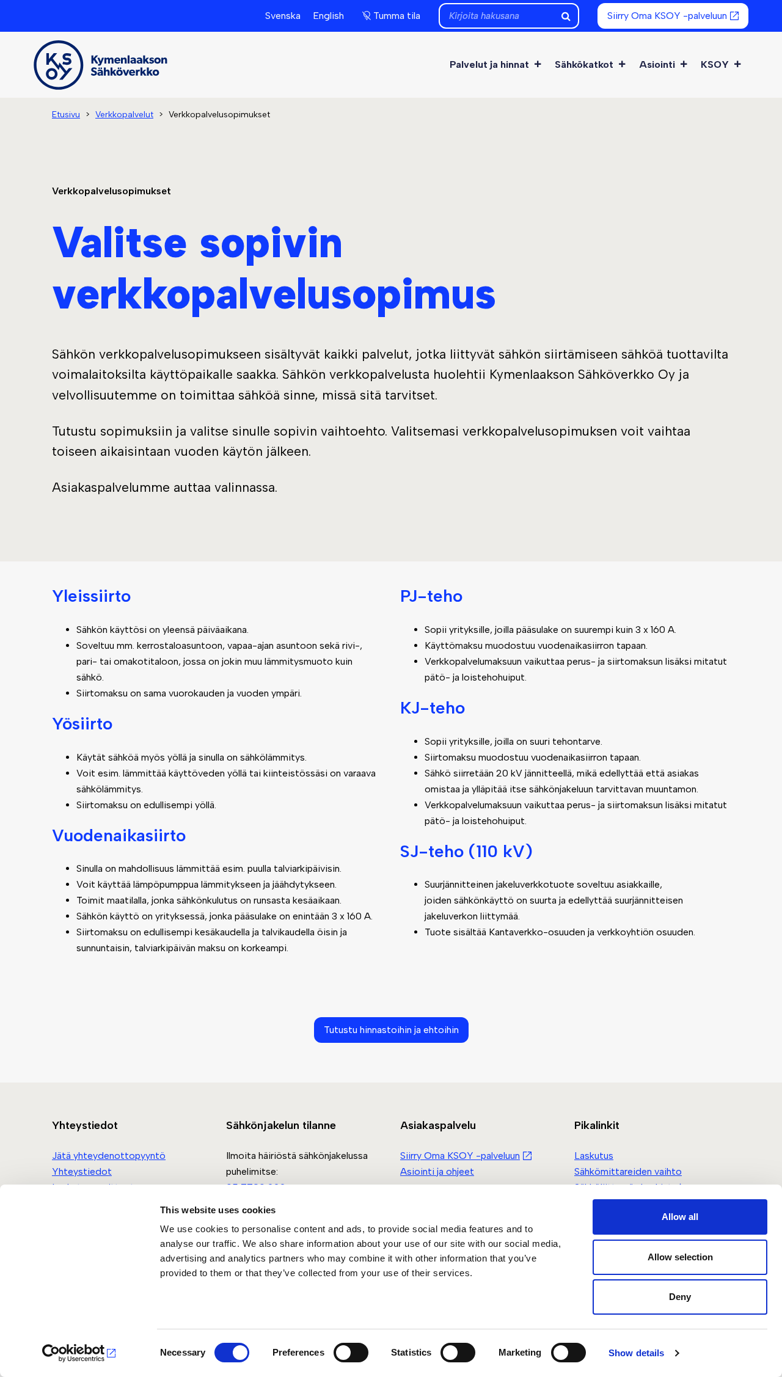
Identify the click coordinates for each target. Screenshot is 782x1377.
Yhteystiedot (82, 1171)
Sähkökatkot (584, 64)
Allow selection (680, 1257)
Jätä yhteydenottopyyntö (109, 1155)
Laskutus (593, 1155)
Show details (636, 1353)
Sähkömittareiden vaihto (628, 1171)
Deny (680, 1296)
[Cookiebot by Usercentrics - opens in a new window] (79, 1353)
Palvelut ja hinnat (489, 64)
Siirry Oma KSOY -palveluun (667, 15)
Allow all (680, 1216)
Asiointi (657, 64)
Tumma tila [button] (396, 15)
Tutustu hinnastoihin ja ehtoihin (391, 1029)
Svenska (283, 15)
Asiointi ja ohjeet (437, 1171)
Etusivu (66, 114)
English (328, 15)
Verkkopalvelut (124, 114)
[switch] (351, 1352)
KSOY (715, 64)
